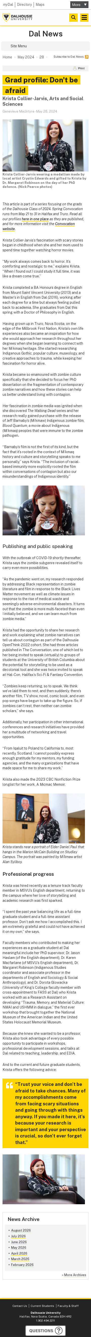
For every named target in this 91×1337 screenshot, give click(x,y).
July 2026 (18, 1236)
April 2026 (19, 1253)
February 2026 (22, 1265)
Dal (8, 5)
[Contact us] (45, 1330)
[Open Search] (73, 17)
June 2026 (19, 1242)
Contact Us (19, 1306)
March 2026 (20, 1259)
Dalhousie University (17, 17)
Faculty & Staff (68, 1306)
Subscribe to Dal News (68, 56)
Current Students (42, 1306)
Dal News (46, 34)
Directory (24, 5)
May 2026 (18, 1248)
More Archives (75, 1275)
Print (81, 68)
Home (7, 57)
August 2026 (21, 1230)
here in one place (35, 219)
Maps (40, 5)
